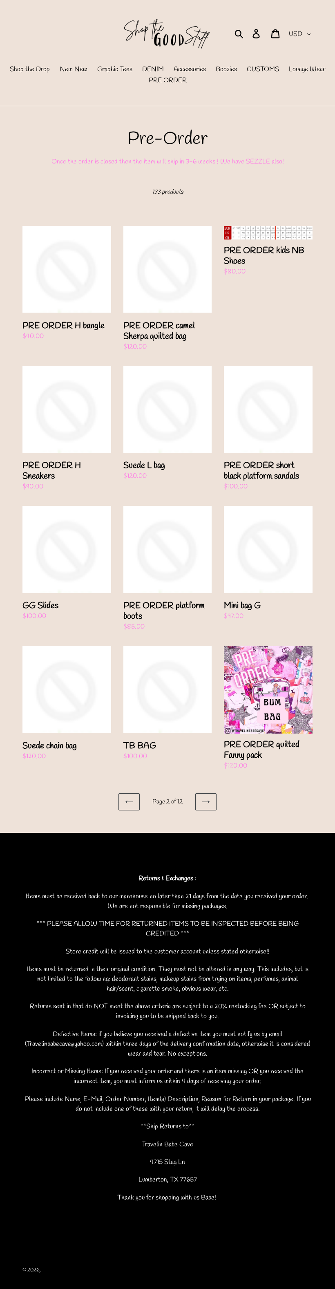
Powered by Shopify (107, 1270)
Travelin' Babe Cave (63, 1270)
